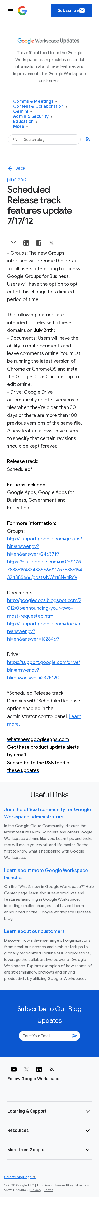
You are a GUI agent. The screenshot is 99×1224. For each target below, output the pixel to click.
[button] (49, 1111)
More (20, 126)
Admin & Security (33, 116)
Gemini (22, 111)
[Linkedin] (39, 1069)
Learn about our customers (34, 931)
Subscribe (72, 10)
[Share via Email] (13, 243)
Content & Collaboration (40, 106)
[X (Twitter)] (26, 1069)
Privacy (35, 1190)
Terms (48, 1190)
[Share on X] (51, 243)
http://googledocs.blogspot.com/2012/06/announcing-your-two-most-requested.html (44, 608)
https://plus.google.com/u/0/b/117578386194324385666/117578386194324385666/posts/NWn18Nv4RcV (44, 569)
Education (25, 121)
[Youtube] (13, 1069)
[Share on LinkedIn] (26, 243)
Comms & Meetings (35, 101)
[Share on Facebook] (38, 243)
